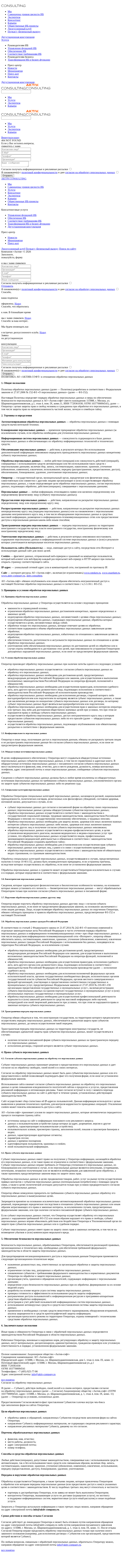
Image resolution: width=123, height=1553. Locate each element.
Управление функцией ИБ (22, 48)
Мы (10, 11)
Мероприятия (15, 71)
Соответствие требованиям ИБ (24, 54)
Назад (18, 303)
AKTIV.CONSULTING (13, 178)
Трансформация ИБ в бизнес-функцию (29, 59)
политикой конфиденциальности (39, 172)
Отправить (8, 175)
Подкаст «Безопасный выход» (24, 31)
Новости (12, 68)
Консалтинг (14, 20)
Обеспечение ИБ (17, 51)
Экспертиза (14, 17)
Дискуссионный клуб (19, 28)
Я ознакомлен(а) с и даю (58, 172)
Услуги (5, 40)
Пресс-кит (13, 73)
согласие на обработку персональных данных (90, 172)
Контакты (13, 76)
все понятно (8, 1379)
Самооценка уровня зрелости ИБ (26, 14)
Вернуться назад (10, 137)
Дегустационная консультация (17, 37)
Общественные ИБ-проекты (23, 25)
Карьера (12, 23)
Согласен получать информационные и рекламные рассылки (35, 169)
